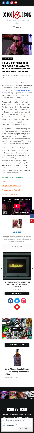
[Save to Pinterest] (32, 221)
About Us (5, 415)
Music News (7, 58)
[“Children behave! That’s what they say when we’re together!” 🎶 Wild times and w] (21, 395)
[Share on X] (32, 212)
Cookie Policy (10, 425)
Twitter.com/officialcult (10, 194)
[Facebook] (13, 247)
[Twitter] (16, 247)
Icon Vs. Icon (17, 409)
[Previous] (2, 268)
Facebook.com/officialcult (11, 190)
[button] (17, 27)
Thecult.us (6, 181)
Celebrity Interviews (16, 415)
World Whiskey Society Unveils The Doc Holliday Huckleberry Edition (17, 371)
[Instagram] (21, 247)
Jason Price (14, 75)
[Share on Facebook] (32, 216)
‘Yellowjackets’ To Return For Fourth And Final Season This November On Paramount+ (17, 284)
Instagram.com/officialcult (11, 186)
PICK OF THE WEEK (17, 345)
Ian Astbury (24, 114)
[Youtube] (18, 247)
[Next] (32, 268)
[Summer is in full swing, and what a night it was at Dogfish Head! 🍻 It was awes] (13, 395)
